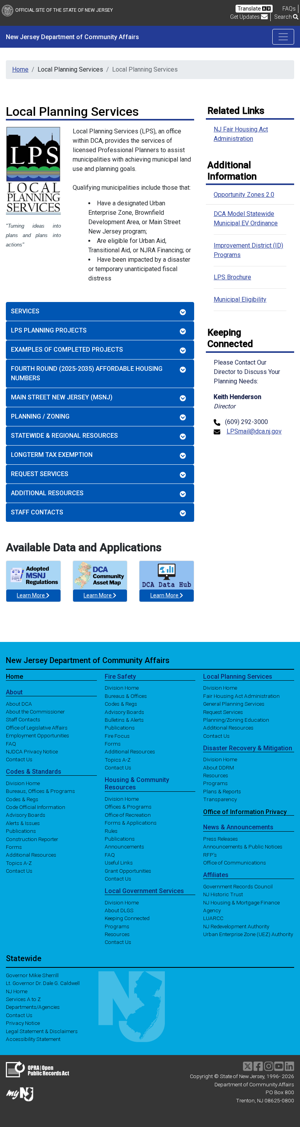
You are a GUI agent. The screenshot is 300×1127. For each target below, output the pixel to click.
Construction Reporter (32, 839)
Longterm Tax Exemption (52, 454)
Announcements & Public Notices (242, 846)
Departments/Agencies (33, 1007)
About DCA (19, 703)
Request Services (39, 474)
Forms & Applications (131, 823)
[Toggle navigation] (283, 37)
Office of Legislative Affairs (37, 727)
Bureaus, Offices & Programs (40, 791)
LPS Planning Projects (49, 330)
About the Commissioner (35, 711)
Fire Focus (117, 735)
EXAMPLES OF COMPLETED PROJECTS (67, 349)
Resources (117, 934)
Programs (117, 926)
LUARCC (213, 918)
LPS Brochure (232, 277)
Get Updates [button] (245, 17)
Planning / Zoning (40, 416)
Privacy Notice (23, 1023)
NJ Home (16, 991)
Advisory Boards (25, 815)
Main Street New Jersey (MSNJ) (61, 397)
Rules (111, 830)
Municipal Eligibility (240, 299)
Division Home (23, 783)
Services (25, 311)
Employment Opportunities (37, 735)
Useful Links (119, 862)
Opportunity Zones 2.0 (244, 194)
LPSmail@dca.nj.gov (254, 431)
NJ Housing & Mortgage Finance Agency (241, 906)
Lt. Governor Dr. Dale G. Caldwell (43, 983)
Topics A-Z (19, 862)
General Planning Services (233, 704)
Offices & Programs (128, 806)
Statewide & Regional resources (64, 435)
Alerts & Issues (23, 823)
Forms (14, 847)
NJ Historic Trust (223, 894)
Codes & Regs (22, 799)
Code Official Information (35, 807)
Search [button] (283, 17)
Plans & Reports (222, 791)
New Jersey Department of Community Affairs (88, 660)
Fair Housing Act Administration (241, 695)
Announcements (124, 846)
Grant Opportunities (128, 870)
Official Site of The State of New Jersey (64, 10)
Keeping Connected (127, 918)
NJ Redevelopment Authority (236, 926)
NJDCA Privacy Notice (32, 751)
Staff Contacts (37, 512)
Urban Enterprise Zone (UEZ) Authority (248, 934)
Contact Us (19, 759)
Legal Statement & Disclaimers (42, 1031)
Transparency (220, 799)
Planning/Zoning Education (236, 720)
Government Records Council (238, 886)
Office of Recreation (128, 814)
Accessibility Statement (33, 1039)
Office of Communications (234, 862)
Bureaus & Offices (126, 695)
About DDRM (218, 767)
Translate (250, 8)
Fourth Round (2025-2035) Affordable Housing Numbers (86, 373)
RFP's (210, 854)
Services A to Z (23, 999)
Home (20, 69)
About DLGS (119, 910)
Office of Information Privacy (245, 811)
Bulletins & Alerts (124, 720)
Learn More (31, 595)
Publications (21, 831)
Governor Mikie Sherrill (32, 975)
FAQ (11, 743)
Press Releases (220, 839)
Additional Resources (47, 493)
